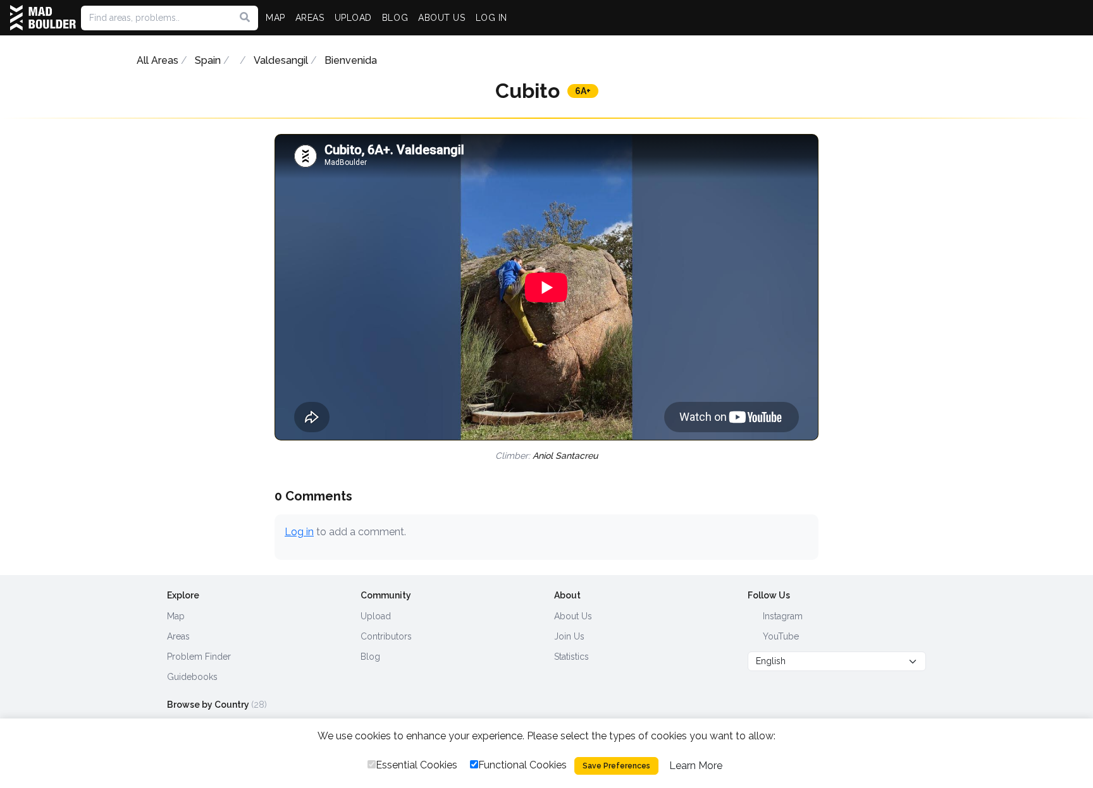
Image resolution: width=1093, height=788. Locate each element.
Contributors (386, 636)
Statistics (571, 657)
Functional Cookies (522, 765)
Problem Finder (199, 657)
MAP (275, 18)
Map (176, 616)
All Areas (157, 60)
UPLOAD (353, 18)
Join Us (569, 636)
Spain (208, 60)
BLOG (395, 18)
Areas (178, 636)
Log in (299, 532)
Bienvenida (350, 60)
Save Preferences (616, 765)
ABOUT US (441, 18)
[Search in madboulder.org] (245, 18)
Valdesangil (281, 60)
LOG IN (491, 18)
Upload (376, 616)
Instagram (781, 616)
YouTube (779, 636)
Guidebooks (192, 677)
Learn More (695, 766)
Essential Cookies (416, 765)
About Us (573, 616)
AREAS (309, 18)
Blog (370, 657)
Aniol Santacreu (565, 456)
